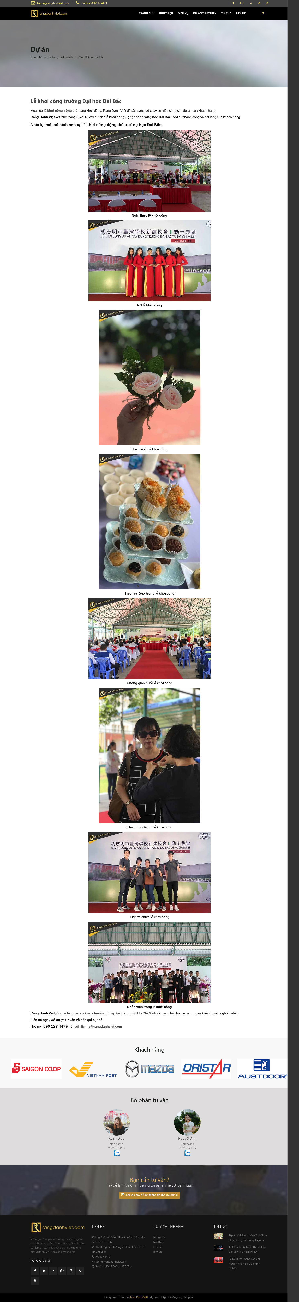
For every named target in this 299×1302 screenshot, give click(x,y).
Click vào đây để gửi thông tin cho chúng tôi (151, 1195)
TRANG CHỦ (146, 13)
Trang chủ (37, 57)
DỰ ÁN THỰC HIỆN (204, 13)
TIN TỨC (226, 13)
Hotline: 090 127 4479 (94, 3)
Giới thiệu (159, 1242)
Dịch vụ (157, 1252)
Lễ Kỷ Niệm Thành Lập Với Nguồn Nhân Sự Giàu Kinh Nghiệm (244, 1264)
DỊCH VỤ (183, 13)
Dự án (51, 57)
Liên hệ (157, 1247)
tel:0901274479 (116, 1148)
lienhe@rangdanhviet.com (53, 3)
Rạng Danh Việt (138, 1297)
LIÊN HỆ (241, 13)
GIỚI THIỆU (166, 13)
